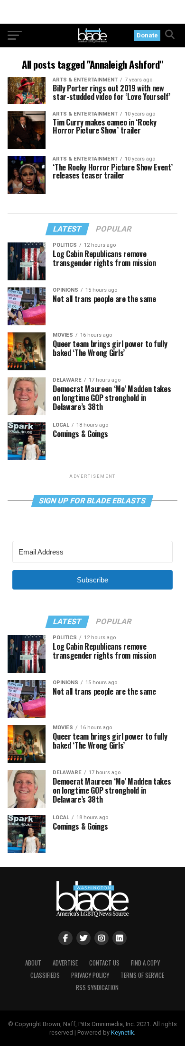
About (33, 962)
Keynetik (122, 1032)
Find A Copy (145, 962)
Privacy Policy (90, 975)
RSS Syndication (97, 987)
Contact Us (104, 962)
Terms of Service (142, 975)
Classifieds (45, 975)
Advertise (65, 962)
